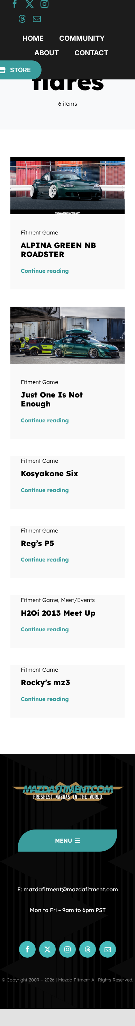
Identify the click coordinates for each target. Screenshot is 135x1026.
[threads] (22, 19)
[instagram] (44, 4)
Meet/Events (78, 599)
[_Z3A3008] (67, 159)
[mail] (37, 19)
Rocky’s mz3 (45, 682)
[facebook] (15, 4)
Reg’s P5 (37, 543)
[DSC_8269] (67, 309)
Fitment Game (39, 232)
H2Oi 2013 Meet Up (58, 613)
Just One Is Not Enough (52, 399)
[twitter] (30, 4)
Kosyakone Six (49, 473)
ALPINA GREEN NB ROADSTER (58, 249)
